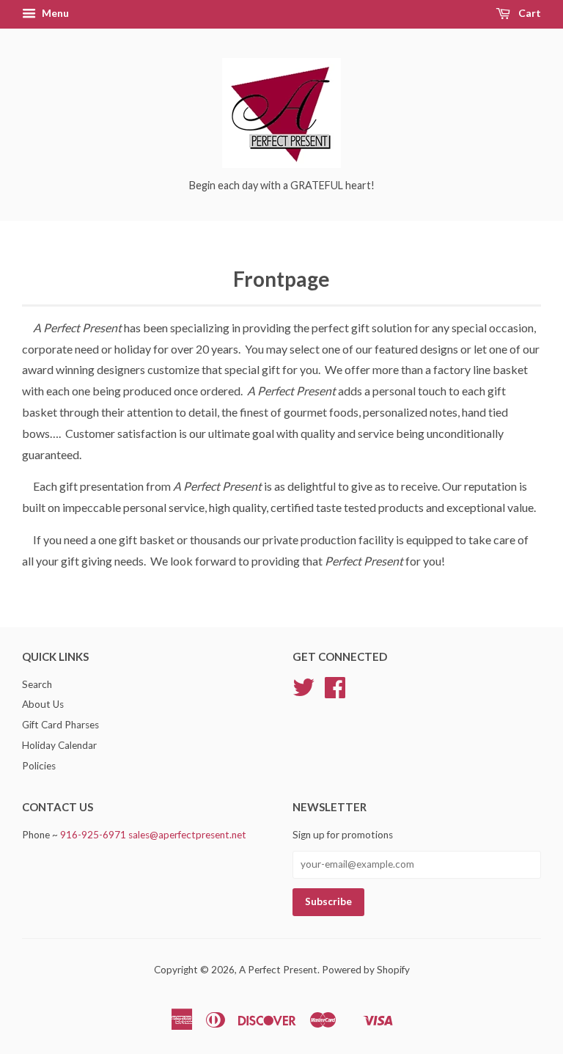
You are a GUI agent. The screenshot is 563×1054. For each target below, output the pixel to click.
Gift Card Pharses (60, 725)
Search (37, 684)
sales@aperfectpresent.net (187, 835)
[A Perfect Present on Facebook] (335, 692)
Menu (54, 13)
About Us (43, 704)
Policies (39, 766)
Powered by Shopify (366, 970)
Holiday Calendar (59, 745)
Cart (528, 13)
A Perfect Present (278, 970)
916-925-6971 (93, 835)
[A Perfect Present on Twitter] (303, 692)
